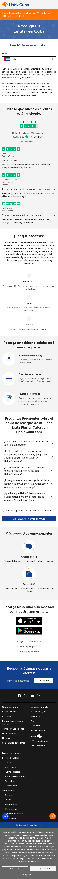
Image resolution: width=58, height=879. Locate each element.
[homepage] (26, 4)
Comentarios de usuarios (13, 742)
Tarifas (8, 799)
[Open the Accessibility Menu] (5, 816)
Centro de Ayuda (38, 711)
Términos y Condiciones (13, 728)
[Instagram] (38, 695)
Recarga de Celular (10, 757)
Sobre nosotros (9, 733)
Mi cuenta (6, 716)
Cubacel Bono (11, 785)
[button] (54, 4)
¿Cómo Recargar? (13, 771)
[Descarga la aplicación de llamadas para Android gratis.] (29, 630)
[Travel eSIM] (29, 574)
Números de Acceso (14, 813)
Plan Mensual (11, 804)
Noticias (6, 738)
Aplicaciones (10, 767)
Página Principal (9, 711)
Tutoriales (9, 781)
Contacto (35, 716)
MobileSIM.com (38, 730)
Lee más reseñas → (29, 141)
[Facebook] (20, 695)
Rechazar (15, 868)
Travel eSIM (29, 584)
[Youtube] (33, 695)
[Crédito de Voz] (29, 546)
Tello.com (35, 725)
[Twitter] (26, 695)
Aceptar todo (43, 868)
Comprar (9, 762)
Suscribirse (44, 680)
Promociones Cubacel (15, 776)
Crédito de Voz (29, 556)
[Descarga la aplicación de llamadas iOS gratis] (29, 620)
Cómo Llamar (11, 809)
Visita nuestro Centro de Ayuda (29, 518)
